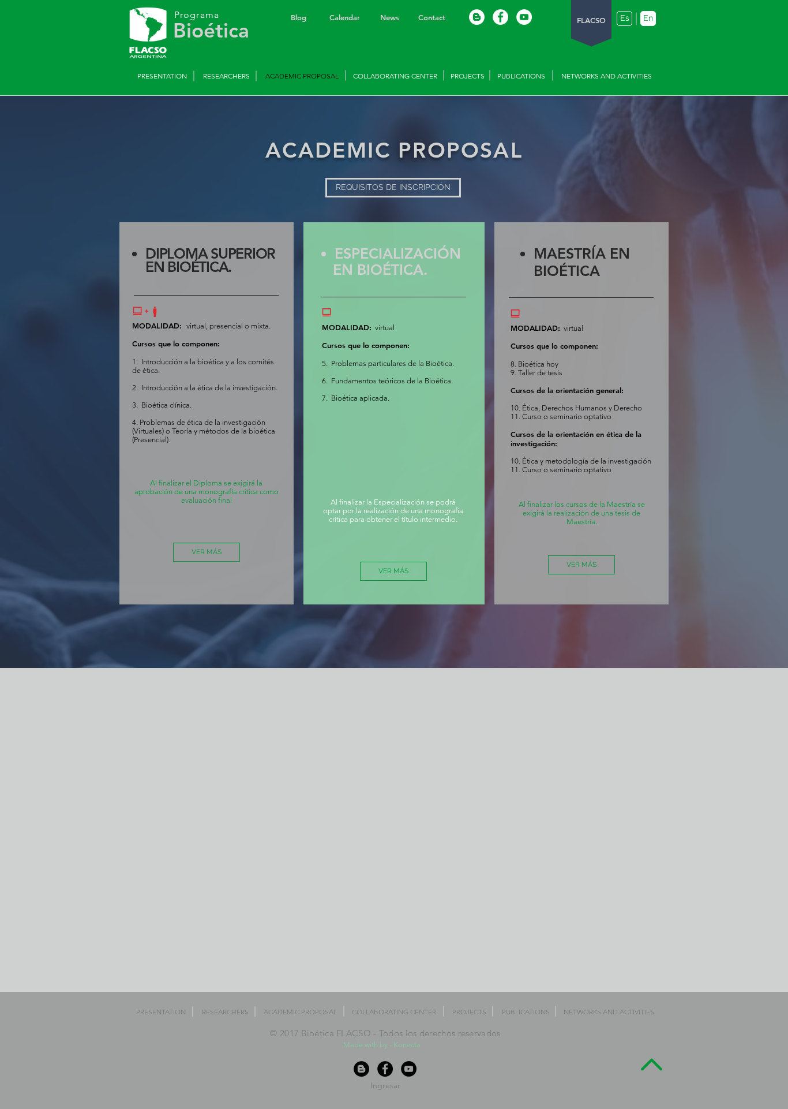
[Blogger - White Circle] (477, 17)
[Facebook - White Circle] (500, 17)
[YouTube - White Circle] (524, 17)
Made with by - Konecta (382, 1044)
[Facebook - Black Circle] (385, 1069)
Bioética (211, 30)
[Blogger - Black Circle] (361, 1069)
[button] (393, 187)
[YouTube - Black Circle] (408, 1069)
